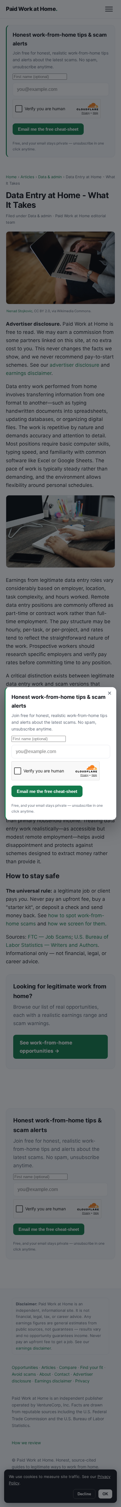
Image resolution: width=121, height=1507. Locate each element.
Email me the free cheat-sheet (47, 791)
